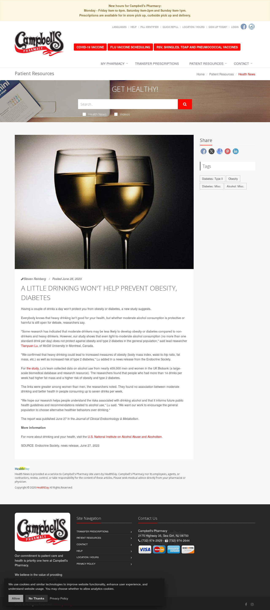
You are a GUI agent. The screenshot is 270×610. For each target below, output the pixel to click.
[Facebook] (244, 27)
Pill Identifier (149, 26)
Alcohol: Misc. (235, 186)
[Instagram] (252, 27)
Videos (125, 114)
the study (33, 368)
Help (133, 26)
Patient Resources (206, 63)
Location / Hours (193, 26)
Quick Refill (170, 26)
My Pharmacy (112, 63)
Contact (241, 63)
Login (235, 26)
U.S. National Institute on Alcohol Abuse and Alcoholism (125, 436)
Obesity (233, 179)
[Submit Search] (185, 104)
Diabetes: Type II (212, 179)
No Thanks (36, 598)
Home (201, 74)
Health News (97, 114)
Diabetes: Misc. (211, 186)
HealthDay (42, 487)
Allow (16, 598)
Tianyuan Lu (29, 346)
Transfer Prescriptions (157, 63)
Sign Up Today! (218, 26)
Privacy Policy (86, 563)
